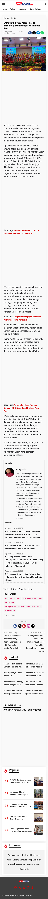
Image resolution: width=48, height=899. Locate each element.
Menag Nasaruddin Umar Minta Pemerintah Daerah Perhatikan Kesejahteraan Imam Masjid (35, 641)
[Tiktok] (33, 626)
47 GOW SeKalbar (13, 599)
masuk (18, 710)
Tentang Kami (14, 855)
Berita (6, 33)
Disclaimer (20, 864)
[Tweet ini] (34, 32)
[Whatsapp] (42, 32)
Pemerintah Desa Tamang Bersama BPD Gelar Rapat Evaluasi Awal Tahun (21, 408)
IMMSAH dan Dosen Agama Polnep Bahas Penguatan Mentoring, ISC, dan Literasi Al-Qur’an (34, 692)
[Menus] (3, 4)
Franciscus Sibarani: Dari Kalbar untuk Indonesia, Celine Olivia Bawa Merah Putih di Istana (23, 577)
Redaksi (25, 855)
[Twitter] (20, 626)
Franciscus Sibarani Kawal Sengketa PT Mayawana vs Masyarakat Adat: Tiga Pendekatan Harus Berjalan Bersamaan (23, 534)
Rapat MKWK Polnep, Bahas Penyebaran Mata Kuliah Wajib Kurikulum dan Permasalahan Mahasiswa (13, 683)
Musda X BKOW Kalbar (33, 599)
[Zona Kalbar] (24, 4)
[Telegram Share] (38, 32)
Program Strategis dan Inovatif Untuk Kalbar (23, 606)
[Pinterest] (24, 626)
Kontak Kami (25, 860)
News (12, 33)
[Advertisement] (24, 99)
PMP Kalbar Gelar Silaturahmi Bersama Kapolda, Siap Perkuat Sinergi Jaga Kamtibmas (34, 683)
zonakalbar (10, 610)
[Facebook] (15, 626)
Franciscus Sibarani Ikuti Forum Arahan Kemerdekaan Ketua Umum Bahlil (23, 547)
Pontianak (10, 603)
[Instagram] (28, 626)
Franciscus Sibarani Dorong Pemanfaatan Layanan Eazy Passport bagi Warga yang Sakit (13, 692)
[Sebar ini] (30, 32)
